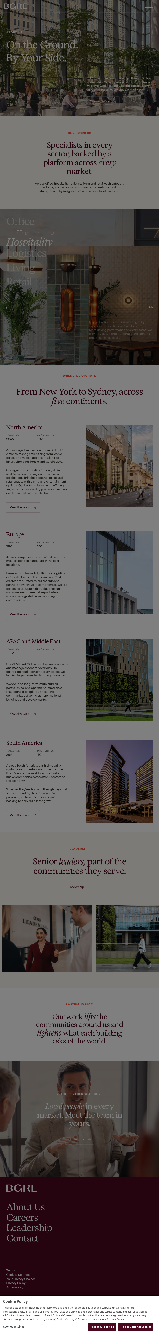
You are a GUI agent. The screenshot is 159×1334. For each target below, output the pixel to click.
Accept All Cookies (102, 1327)
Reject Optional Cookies (136, 1327)
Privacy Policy (115, 1319)
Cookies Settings (13, 1326)
